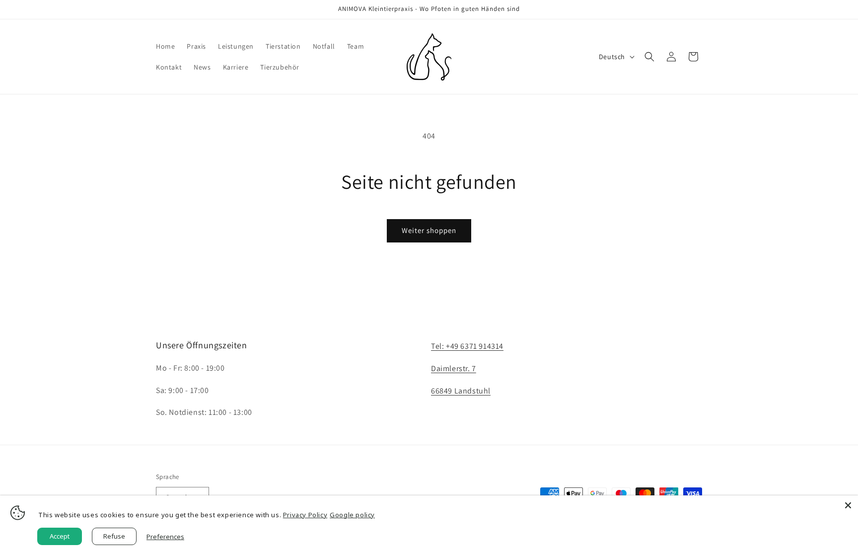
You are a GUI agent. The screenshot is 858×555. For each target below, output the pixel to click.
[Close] (848, 505)
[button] (649, 57)
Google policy (352, 514)
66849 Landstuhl (461, 391)
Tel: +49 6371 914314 (467, 346)
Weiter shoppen (429, 230)
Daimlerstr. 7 (453, 368)
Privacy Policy (305, 514)
